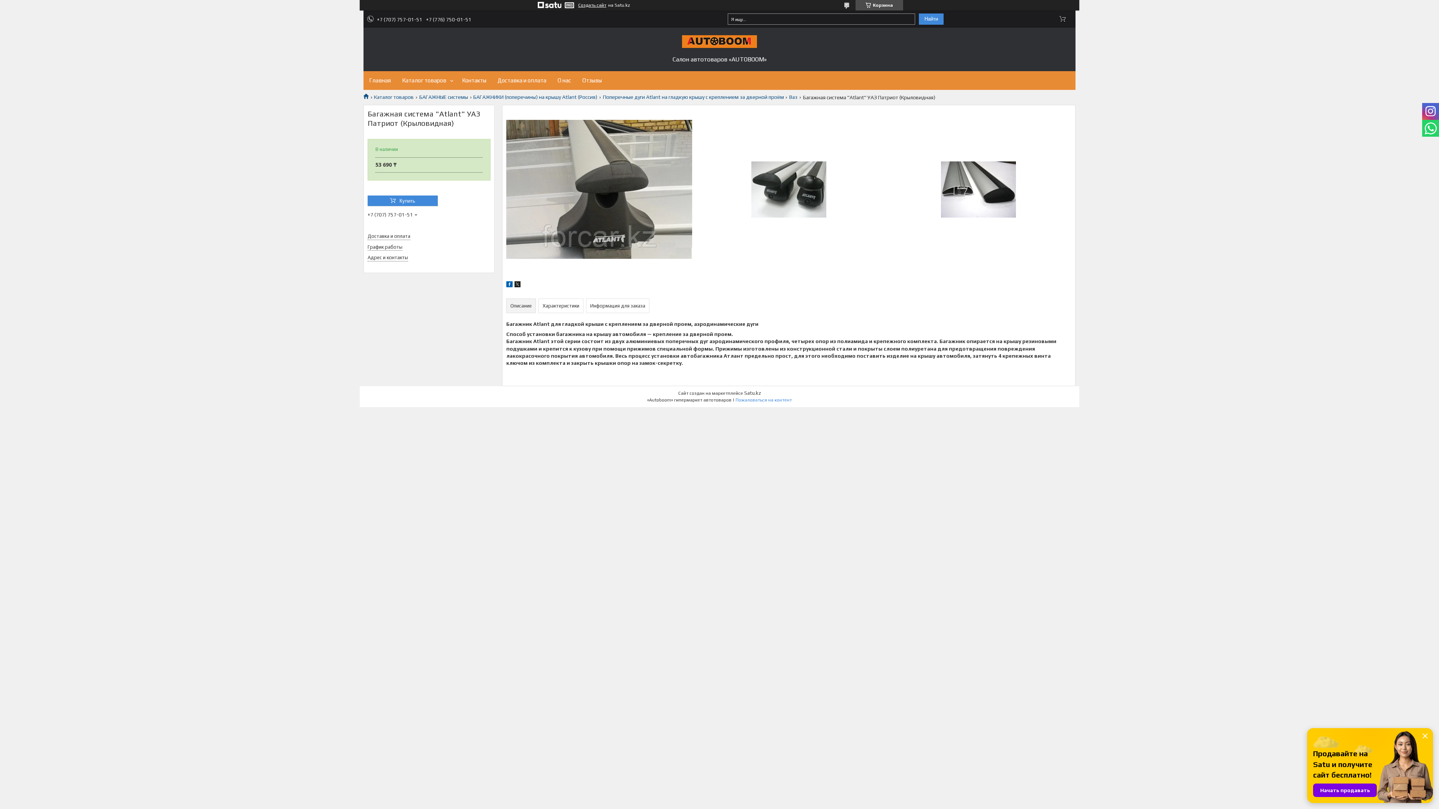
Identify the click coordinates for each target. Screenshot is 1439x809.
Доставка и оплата (522, 80)
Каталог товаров (424, 80)
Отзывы (592, 80)
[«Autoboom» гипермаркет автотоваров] (719, 41)
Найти (931, 19)
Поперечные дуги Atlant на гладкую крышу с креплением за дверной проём (693, 97)
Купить (407, 201)
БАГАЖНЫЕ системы (443, 97)
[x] (518, 285)
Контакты (474, 80)
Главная (380, 80)
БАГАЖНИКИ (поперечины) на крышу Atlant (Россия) (535, 97)
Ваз (793, 97)
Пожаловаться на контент (764, 400)
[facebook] (509, 285)
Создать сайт (592, 5)
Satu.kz (752, 393)
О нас (564, 80)
